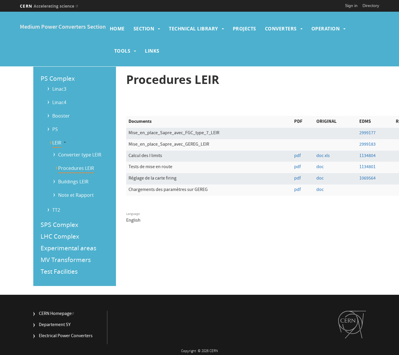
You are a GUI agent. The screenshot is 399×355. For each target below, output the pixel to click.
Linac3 (59, 89)
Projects (244, 28)
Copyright (189, 351)
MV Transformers (66, 260)
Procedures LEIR (76, 168)
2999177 (367, 133)
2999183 (367, 144)
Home (117, 28)
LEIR (56, 142)
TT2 (56, 210)
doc (320, 156)
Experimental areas (68, 248)
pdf (297, 156)
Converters (281, 28)
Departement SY (55, 325)
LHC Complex (60, 236)
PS (55, 129)
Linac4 (59, 102)
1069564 (367, 178)
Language (133, 214)
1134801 (367, 167)
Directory (370, 5)
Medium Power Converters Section (63, 27)
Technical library (193, 28)
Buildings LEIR (73, 181)
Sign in (351, 5)
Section (144, 28)
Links (152, 51)
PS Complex (58, 78)
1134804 (367, 156)
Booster (61, 116)
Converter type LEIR (79, 154)
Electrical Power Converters (66, 336)
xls (327, 156)
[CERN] (352, 324)
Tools (122, 51)
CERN (47, 6)
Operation (325, 28)
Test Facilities (59, 271)
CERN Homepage (55, 314)
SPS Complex (59, 224)
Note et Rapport (76, 195)
